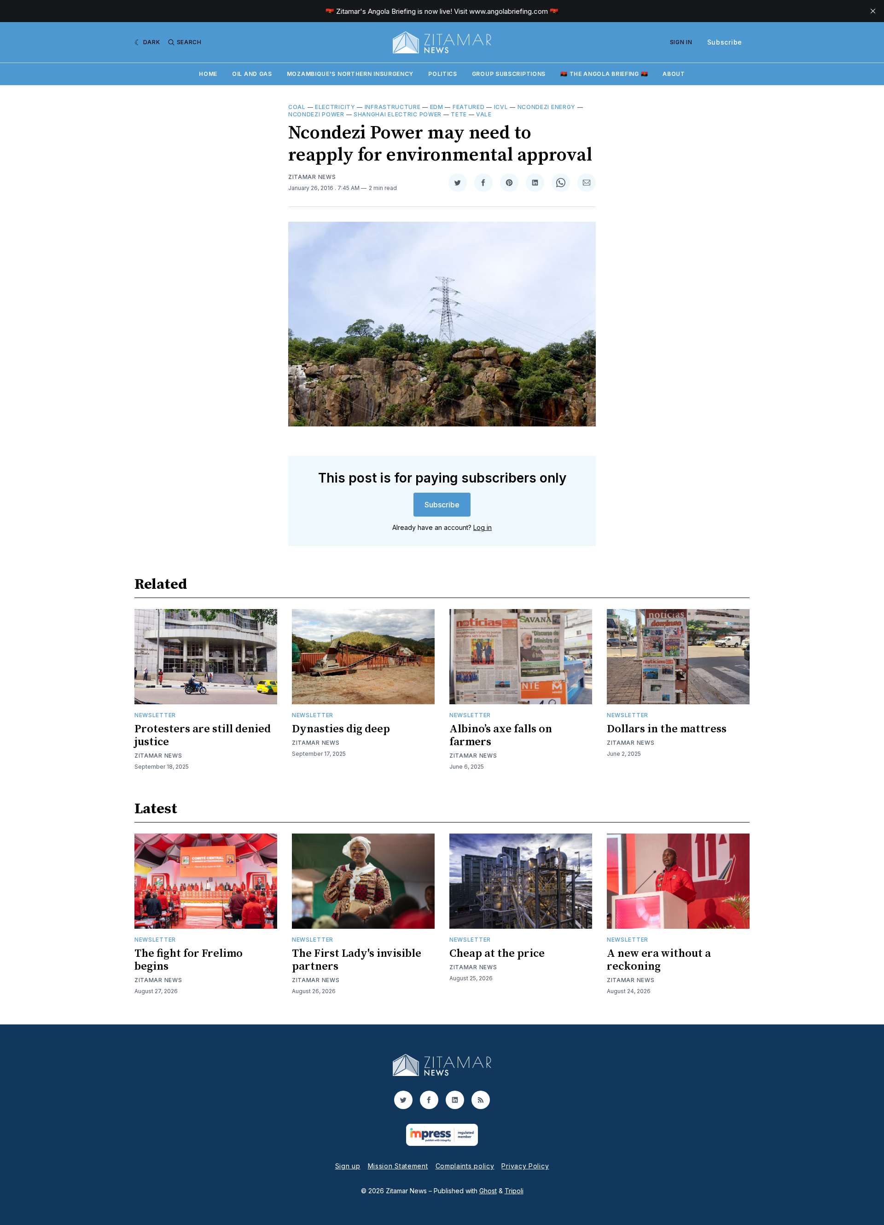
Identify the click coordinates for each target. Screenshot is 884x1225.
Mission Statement (398, 1166)
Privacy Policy (525, 1166)
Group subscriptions (509, 73)
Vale (484, 114)
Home (208, 73)
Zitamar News (312, 176)
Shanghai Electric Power (398, 114)
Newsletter (155, 715)
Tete (459, 114)
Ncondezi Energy (547, 107)
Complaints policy (465, 1166)
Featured (469, 107)
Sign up (348, 1166)
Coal (297, 107)
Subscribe (724, 42)
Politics (442, 73)
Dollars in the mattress (667, 729)
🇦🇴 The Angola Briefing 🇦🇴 (604, 73)
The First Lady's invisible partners (356, 960)
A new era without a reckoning (659, 960)
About (674, 73)
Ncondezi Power (316, 114)
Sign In (681, 42)
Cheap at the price (497, 953)
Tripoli (514, 1191)
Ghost (488, 1191)
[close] (873, 11)
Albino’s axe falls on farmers (500, 735)
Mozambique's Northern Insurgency (350, 73)
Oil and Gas (252, 73)
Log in (482, 527)
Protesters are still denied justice (202, 735)
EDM (436, 107)
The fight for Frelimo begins (188, 960)
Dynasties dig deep (341, 729)
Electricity (335, 107)
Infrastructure (393, 107)
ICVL (501, 107)
